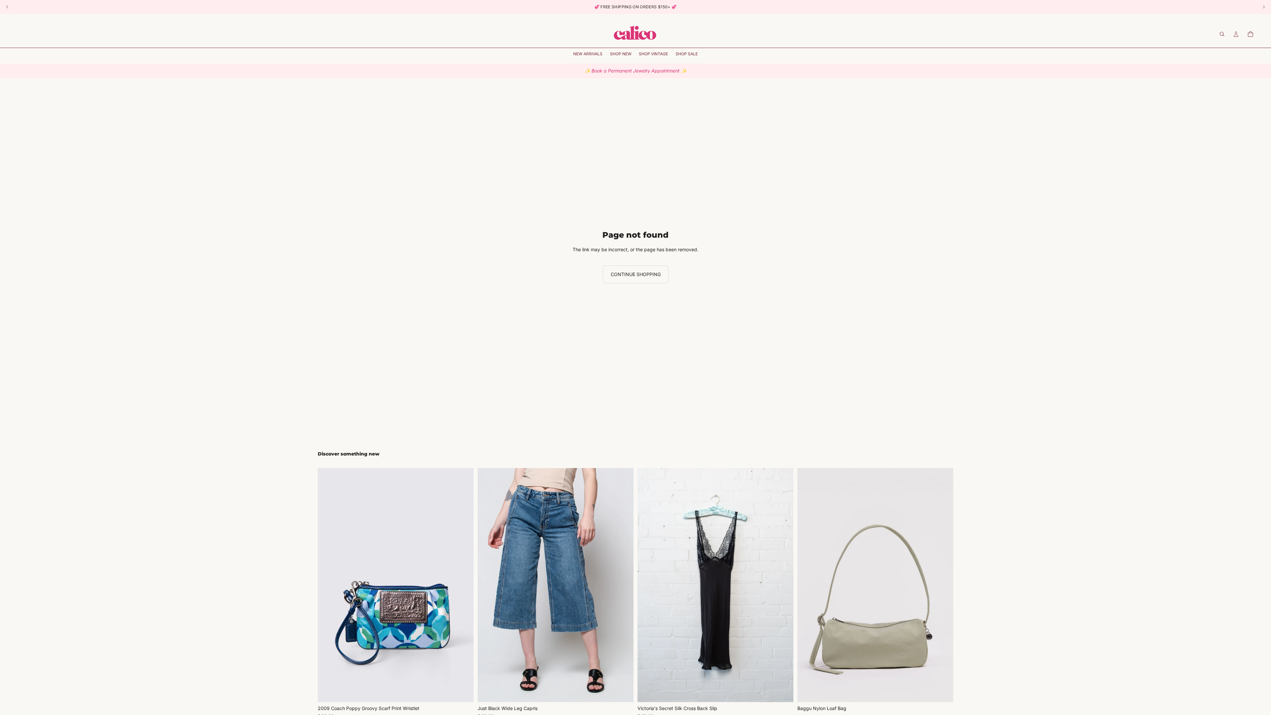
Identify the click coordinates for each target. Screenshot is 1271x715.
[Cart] (1250, 34)
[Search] (1222, 34)
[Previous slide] (328, 585)
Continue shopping (636, 274)
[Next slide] (464, 585)
